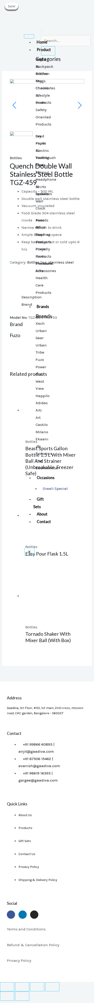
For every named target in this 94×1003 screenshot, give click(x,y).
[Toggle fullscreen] (37, 986)
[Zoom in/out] (52, 986)
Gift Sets (38, 503)
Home (42, 42)
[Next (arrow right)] (22, 996)
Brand (26, 304)
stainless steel (61, 262)
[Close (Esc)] (7, 986)
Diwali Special (55, 488)
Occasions (46, 477)
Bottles (16, 157)
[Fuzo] (27, 279)
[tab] (52, 297)
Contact (44, 521)
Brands (43, 306)
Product (44, 49)
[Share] (22, 986)
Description (31, 297)
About (42, 514)
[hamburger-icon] (29, 36)
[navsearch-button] (41, 31)
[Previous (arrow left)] (7, 996)
